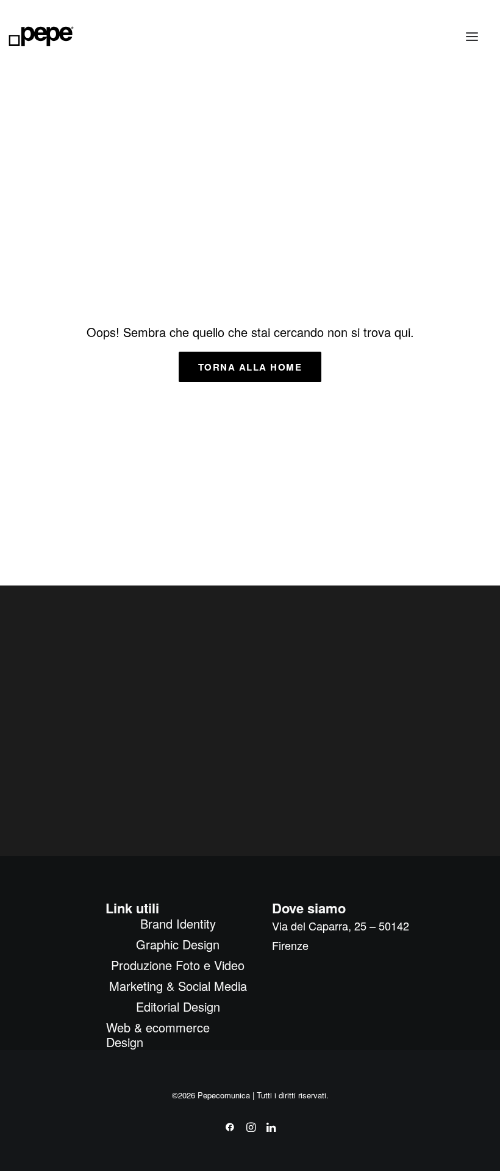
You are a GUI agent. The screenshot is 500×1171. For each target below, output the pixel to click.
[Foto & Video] (375, 148)
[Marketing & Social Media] (136, 461)
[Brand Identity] (193, 133)
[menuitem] (178, 923)
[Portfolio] (346, 490)
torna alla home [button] (250, 367)
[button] (472, 36)
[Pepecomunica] (41, 36)
